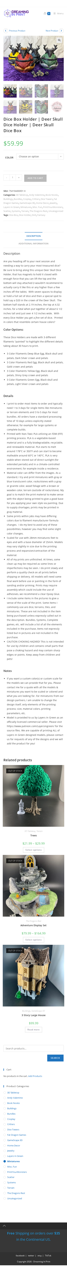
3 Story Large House (34, 1015)
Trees (33, 835)
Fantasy (41, 215)
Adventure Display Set (33, 925)
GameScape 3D (27, 202)
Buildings (8, 199)
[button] (59, 40)
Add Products (35, 1076)
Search (55, 1057)
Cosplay (27, 199)
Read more (33, 1029)
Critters (36, 199)
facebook (20, 1255)
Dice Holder (25, 215)
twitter (31, 1255)
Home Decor (42, 202)
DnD (34, 215)
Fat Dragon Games (16, 1134)
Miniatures (25, 207)
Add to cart (35, 178)
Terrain (25, 211)
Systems (16, 211)
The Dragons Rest (38, 211)
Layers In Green (11, 207)
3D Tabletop (22, 194)
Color (9, 157)
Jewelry (53, 202)
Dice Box (13, 215)
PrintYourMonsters (53, 207)
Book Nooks (52, 194)
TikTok (48, 1255)
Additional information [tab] (33, 243)
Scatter (7, 211)
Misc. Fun (37, 207)
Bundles (18, 199)
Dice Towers (47, 199)
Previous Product (17, 30)
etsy (40, 1255)
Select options (33, 849)
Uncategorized (55, 211)
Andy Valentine (36, 194)
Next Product (52, 30)
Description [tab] (33, 236)
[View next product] (61, 30)
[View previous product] (5, 30)
